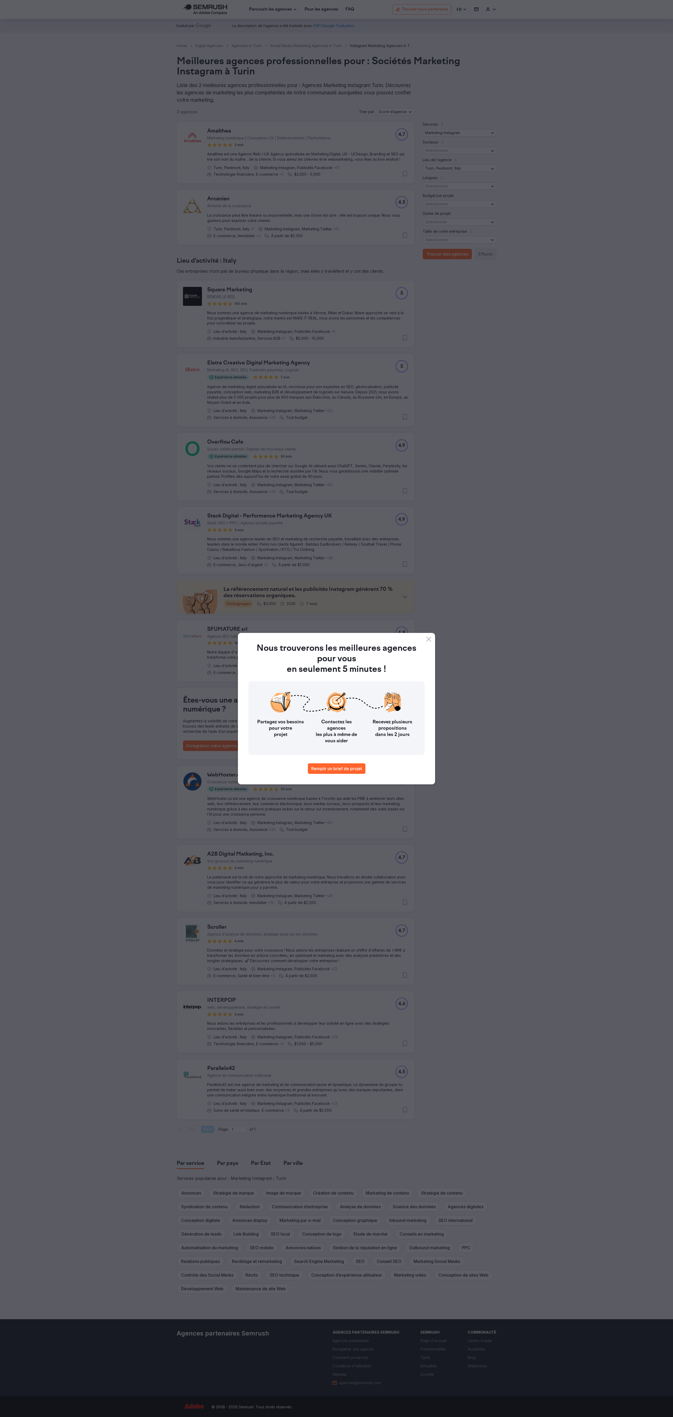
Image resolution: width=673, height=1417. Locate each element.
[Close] (428, 639)
